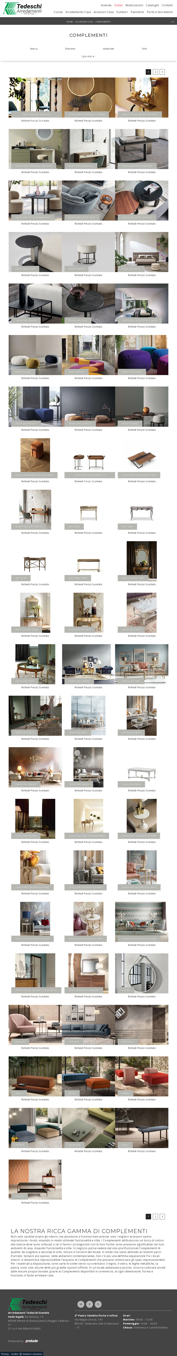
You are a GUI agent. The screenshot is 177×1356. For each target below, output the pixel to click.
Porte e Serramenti (160, 12)
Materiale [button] (108, 48)
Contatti (167, 5)
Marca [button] (34, 48)
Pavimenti (137, 12)
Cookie (14, 1353)
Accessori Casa (104, 12)
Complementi (103, 21)
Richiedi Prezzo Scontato (88, 120)
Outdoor (122, 12)
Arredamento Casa (78, 12)
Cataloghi (152, 5)
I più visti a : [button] (89, 56)
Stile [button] (144, 48)
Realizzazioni (134, 5)
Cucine (58, 12)
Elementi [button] (70, 48)
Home (70, 21)
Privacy (5, 1353)
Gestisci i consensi (32, 1353)
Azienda (106, 5)
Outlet (118, 5)
